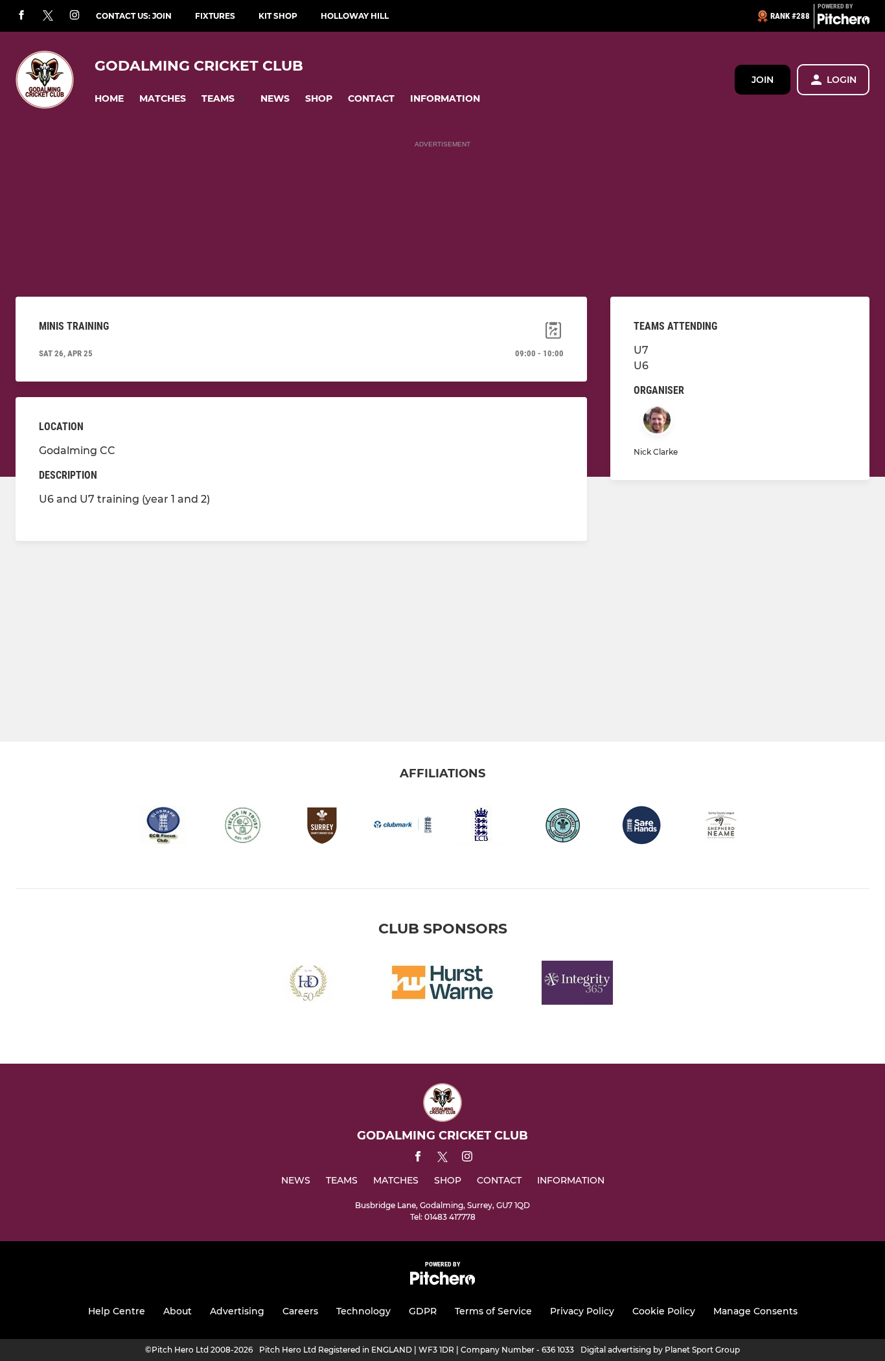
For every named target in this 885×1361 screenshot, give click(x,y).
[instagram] (74, 16)
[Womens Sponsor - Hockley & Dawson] (308, 985)
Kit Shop (278, 16)
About (177, 1311)
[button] (109, 98)
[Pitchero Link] (843, 21)
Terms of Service (493, 1311)
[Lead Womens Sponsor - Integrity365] (577, 985)
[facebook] (21, 16)
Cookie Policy (663, 1311)
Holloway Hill (355, 16)
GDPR (423, 1311)
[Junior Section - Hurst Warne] (442, 985)
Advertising (237, 1311)
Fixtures (215, 16)
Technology (363, 1311)
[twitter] (48, 16)
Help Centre (116, 1311)
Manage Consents (755, 1311)
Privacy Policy (582, 1311)
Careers (300, 1311)
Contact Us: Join (134, 16)
